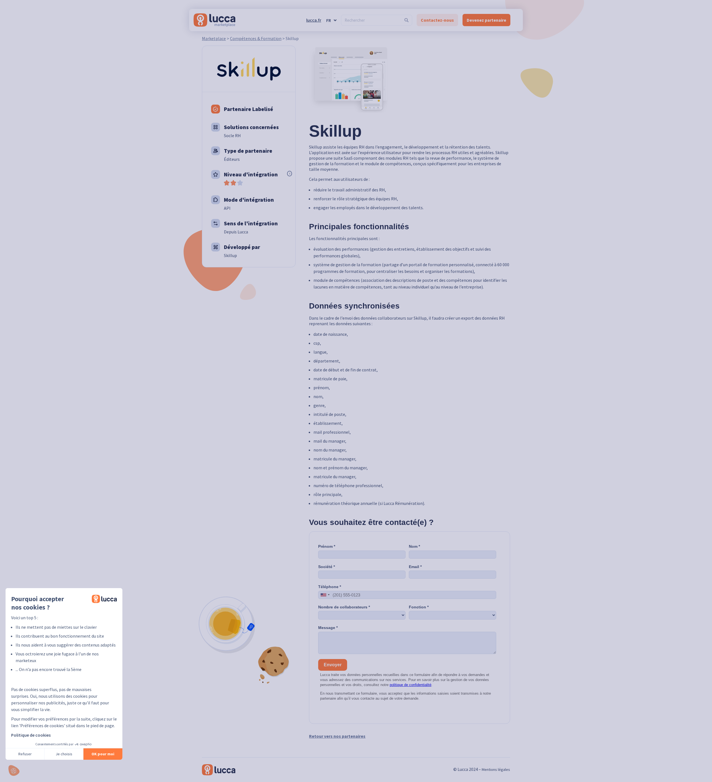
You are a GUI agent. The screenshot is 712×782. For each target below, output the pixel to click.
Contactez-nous (437, 20)
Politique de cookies (31, 735)
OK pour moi (103, 753)
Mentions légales (496, 769)
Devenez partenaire (486, 20)
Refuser (25, 753)
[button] (14, 770)
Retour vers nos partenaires (337, 736)
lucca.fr (313, 20)
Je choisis (64, 753)
